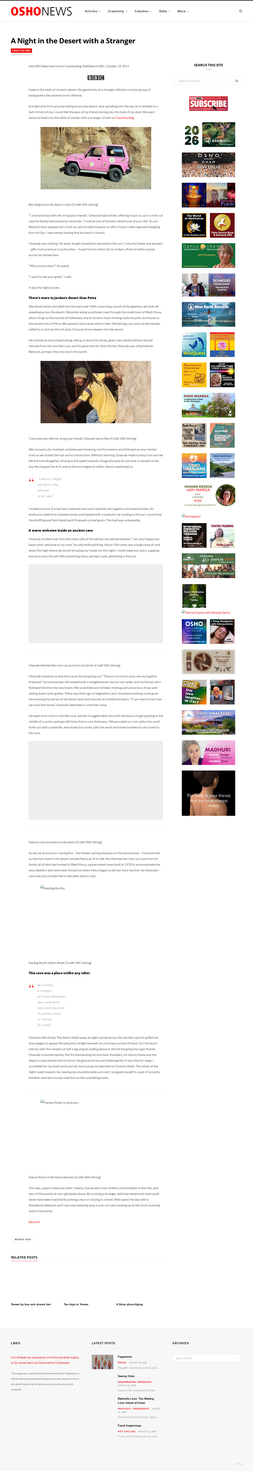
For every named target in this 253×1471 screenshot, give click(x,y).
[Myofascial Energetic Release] (222, 446)
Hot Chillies (126, 1431)
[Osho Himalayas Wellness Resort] (208, 733)
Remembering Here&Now (135, 1382)
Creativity (116, 11)
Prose (122, 1362)
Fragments (125, 1356)
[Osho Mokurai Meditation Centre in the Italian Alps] (222, 477)
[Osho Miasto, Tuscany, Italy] (208, 146)
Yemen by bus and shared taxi (31, 1304)
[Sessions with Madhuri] (208, 764)
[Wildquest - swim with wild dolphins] (194, 356)
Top (240, 1463)
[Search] (238, 10)
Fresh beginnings (129, 1425)
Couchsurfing (124, 117)
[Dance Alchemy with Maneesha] (208, 267)
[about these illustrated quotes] (208, 814)
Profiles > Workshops (133, 1409)
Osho (163, 11)
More (181, 11)
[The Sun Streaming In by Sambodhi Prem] (208, 206)
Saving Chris (126, 1376)
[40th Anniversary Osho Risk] (208, 577)
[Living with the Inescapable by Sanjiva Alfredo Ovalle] (222, 703)
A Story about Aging (129, 1304)
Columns (142, 11)
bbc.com (34, 1222)
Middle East (23, 1239)
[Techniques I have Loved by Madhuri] (208, 295)
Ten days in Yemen (76, 1304)
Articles (91, 11)
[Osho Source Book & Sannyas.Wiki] (222, 236)
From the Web (21, 50)
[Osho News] (42, 11)
